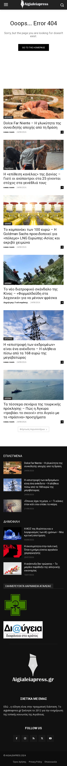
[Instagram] (25, 738)
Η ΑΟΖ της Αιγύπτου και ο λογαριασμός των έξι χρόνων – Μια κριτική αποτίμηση (44, 532)
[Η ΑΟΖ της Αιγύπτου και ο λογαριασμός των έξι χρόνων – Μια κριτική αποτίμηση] (12, 533)
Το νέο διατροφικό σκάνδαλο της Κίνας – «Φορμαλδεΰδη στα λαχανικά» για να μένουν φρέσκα (30, 293)
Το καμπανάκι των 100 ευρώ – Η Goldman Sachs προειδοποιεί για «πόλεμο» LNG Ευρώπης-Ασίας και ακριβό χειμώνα (31, 236)
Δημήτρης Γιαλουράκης (15, 302)
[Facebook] (16, 738)
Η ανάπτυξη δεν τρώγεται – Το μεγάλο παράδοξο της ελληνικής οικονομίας (42, 567)
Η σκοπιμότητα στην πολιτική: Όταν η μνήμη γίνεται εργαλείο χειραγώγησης (41, 549)
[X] (42, 738)
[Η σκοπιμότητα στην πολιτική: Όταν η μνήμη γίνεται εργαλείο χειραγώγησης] (12, 551)
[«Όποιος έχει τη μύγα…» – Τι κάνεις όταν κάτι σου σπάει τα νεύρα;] (12, 505)
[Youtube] (50, 738)
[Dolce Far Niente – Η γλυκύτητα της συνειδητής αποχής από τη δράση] (33, 104)
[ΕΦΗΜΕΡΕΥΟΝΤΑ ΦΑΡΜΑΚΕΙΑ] (15, 605)
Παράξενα (8, 168)
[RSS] (33, 738)
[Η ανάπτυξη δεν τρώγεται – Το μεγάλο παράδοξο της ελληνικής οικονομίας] (12, 568)
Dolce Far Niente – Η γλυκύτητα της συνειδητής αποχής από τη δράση (32, 125)
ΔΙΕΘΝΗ (7, 223)
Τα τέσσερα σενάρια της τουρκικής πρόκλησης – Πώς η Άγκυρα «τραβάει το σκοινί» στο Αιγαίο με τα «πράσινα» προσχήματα (32, 410)
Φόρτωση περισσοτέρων (32, 429)
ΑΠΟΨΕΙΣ (8, 117)
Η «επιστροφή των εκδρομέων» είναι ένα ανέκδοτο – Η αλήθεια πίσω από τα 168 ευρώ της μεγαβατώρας (29, 351)
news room (8, 132)
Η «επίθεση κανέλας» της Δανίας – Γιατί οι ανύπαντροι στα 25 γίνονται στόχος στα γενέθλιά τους (32, 178)
